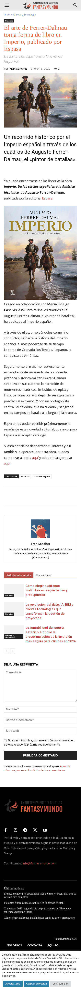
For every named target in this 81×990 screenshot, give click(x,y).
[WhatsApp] (35, 499)
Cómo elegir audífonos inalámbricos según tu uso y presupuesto (46, 590)
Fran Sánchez (18, 68)
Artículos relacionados (18, 575)
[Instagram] (15, 830)
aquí (35, 457)
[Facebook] (8, 499)
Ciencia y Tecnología (24, 14)
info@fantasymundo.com (39, 863)
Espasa (47, 198)
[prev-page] (6, 651)
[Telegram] (44, 499)
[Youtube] (45, 830)
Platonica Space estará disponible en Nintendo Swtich (34, 902)
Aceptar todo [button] (12, 983)
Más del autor (43, 575)
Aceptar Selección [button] (36, 983)
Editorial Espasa (42, 476)
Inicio (7, 14)
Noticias (9, 20)
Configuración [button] (60, 983)
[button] (6, 5)
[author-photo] (40, 538)
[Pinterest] (26, 499)
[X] (17, 499)
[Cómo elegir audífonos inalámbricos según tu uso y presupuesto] (14, 590)
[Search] (75, 5)
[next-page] (12, 651)
